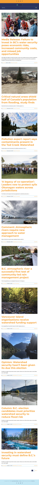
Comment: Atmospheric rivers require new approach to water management (17, 231)
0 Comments (15, 62)
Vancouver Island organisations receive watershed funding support (19, 319)
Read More (35, 62)
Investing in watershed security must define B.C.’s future (18, 455)
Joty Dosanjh (4, 108)
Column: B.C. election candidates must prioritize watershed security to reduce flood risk (18, 412)
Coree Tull (3, 62)
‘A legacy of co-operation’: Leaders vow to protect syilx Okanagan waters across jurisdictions (19, 186)
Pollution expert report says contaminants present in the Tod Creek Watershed (19, 142)
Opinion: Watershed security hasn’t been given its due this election (18, 365)
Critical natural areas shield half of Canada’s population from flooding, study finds (19, 99)
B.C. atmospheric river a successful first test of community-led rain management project (17, 273)
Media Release (15, 241)
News (12, 62)
